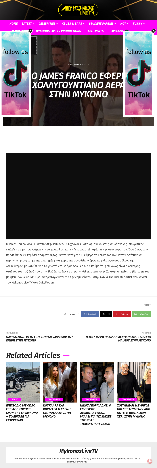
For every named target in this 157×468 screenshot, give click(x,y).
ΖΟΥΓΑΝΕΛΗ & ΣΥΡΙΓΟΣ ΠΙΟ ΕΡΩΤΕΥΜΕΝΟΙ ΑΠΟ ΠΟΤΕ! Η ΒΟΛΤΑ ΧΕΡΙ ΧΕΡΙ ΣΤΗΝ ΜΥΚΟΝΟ (133, 411)
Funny (137, 23)
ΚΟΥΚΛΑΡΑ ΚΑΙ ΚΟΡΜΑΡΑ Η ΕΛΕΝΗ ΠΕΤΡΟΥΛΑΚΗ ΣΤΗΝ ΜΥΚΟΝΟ (57, 411)
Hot (123, 23)
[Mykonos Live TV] (78, 10)
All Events (96, 31)
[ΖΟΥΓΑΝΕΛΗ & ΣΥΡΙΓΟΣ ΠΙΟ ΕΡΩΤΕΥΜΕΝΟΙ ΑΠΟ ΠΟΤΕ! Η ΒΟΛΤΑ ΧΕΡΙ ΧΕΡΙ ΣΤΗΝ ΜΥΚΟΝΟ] (134, 382)
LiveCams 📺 (119, 31)
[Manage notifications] (149, 461)
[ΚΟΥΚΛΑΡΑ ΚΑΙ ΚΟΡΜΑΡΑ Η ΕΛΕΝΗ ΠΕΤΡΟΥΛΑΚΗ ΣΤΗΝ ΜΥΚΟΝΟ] (60, 382)
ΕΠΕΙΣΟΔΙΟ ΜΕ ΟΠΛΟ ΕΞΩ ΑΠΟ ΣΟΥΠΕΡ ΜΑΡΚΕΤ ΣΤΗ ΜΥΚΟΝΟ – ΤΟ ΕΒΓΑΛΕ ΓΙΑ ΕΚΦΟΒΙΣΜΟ (22, 413)
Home (14, 23)
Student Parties (101, 23)
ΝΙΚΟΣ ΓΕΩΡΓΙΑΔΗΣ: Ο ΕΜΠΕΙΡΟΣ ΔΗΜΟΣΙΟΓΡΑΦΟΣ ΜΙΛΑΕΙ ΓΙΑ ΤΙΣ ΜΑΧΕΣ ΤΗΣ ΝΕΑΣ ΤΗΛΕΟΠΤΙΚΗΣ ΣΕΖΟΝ (95, 415)
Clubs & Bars (72, 23)
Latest (27, 23)
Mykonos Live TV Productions (58, 31)
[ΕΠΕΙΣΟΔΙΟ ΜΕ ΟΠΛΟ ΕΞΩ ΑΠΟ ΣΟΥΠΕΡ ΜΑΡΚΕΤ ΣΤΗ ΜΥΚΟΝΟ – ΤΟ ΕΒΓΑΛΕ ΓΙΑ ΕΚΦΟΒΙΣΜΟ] (23, 382)
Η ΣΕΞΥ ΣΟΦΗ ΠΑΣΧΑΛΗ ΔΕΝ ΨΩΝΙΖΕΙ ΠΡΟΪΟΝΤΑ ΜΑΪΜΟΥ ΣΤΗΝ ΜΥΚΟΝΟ (118, 338)
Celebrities (47, 23)
